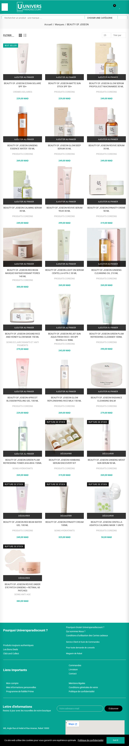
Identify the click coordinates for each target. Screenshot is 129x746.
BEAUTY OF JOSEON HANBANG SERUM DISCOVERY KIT (64, 461)
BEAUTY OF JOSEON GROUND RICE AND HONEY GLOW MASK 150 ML (22, 335)
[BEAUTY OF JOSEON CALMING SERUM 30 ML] (22, 185)
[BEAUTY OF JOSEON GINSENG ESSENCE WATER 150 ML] (22, 122)
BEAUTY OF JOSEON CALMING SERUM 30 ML (22, 209)
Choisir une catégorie (99, 18)
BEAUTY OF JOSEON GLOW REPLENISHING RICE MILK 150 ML (64, 399)
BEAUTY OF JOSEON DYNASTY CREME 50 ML (106, 209)
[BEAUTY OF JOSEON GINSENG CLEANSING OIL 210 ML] (106, 247)
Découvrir (66, 453)
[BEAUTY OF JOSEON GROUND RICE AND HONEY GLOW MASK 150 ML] (22, 311)
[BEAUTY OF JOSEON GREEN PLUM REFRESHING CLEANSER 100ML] (106, 311)
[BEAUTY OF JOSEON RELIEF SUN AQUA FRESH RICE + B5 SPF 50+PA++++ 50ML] (64, 311)
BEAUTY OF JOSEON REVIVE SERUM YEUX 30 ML (64, 209)
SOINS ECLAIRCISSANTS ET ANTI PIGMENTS (22, 343)
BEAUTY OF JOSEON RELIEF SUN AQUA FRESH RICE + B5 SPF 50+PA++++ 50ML (64, 336)
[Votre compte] (124, 7)
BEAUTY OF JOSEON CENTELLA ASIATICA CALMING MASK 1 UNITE (106, 523)
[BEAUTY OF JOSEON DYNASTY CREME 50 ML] (106, 185)
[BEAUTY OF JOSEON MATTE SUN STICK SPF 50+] (64, 60)
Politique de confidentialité (90, 740)
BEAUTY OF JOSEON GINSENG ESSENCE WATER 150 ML (22, 147)
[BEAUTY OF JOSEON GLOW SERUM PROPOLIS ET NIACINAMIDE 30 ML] (106, 60)
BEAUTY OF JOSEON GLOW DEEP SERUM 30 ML (64, 147)
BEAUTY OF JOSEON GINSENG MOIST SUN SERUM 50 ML (106, 461)
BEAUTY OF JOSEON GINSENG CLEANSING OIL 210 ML (106, 271)
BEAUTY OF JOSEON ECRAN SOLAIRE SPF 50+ (22, 85)
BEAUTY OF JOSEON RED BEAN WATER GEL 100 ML (22, 523)
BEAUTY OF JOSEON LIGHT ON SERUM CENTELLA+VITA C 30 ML (64, 271)
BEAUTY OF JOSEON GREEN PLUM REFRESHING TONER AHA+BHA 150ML (22, 461)
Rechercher (122, 17)
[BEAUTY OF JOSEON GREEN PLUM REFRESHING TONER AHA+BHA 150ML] (22, 437)
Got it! (115, 740)
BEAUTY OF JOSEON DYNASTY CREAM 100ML (64, 523)
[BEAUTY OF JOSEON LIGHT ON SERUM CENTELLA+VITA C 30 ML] (64, 247)
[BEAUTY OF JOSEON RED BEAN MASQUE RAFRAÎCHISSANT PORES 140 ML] (22, 247)
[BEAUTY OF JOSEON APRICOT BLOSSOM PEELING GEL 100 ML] (22, 374)
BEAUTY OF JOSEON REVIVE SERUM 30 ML (106, 147)
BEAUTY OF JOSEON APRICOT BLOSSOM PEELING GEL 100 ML (22, 399)
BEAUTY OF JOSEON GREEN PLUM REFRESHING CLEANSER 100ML (106, 335)
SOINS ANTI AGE (22, 594)
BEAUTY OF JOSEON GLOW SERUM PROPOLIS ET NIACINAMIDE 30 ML (106, 85)
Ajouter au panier (24, 77)
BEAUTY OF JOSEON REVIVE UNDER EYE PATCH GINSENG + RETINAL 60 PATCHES (22, 587)
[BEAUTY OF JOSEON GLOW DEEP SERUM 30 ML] (64, 122)
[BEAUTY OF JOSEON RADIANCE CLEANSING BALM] (106, 374)
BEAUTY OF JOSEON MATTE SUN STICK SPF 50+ (64, 85)
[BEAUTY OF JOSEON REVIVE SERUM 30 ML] (106, 122)
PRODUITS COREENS (64, 92)
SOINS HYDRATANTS (22, 468)
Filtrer (7, 35)
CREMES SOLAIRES (22, 92)
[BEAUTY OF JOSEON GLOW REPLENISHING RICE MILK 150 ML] (64, 374)
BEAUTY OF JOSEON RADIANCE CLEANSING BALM (106, 399)
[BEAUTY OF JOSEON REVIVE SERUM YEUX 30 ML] (64, 185)
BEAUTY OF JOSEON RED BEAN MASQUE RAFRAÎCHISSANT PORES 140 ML (22, 273)
